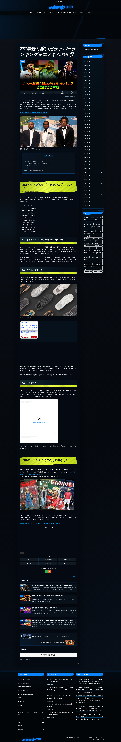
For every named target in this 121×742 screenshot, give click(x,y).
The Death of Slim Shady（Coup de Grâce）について (60, 705)
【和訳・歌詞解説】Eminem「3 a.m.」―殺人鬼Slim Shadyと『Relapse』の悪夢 (60, 689)
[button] (72, 92)
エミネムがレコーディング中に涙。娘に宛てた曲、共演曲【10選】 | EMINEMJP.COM (89, 700)
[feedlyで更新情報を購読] (46, 571)
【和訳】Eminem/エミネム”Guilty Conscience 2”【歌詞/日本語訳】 (60, 713)
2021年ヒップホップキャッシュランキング (35, 161)
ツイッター (84, 737)
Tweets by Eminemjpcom (90, 49)
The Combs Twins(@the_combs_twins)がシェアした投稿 (38, 440)
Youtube (90, 737)
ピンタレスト (77, 737)
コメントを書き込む (48, 655)
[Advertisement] (60, 28)
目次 (45, 156)
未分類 (22, 553)
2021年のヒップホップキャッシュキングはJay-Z (38, 163)
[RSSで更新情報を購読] (49, 571)
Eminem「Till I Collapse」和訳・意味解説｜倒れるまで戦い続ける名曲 (60, 697)
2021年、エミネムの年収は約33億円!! (34, 170)
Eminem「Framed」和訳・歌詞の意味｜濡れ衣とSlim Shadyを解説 (60, 680)
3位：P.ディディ (30, 168)
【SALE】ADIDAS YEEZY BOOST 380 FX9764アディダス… (28, 332)
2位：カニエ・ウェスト (32, 165)
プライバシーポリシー (98, 737)
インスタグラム (69, 737)
